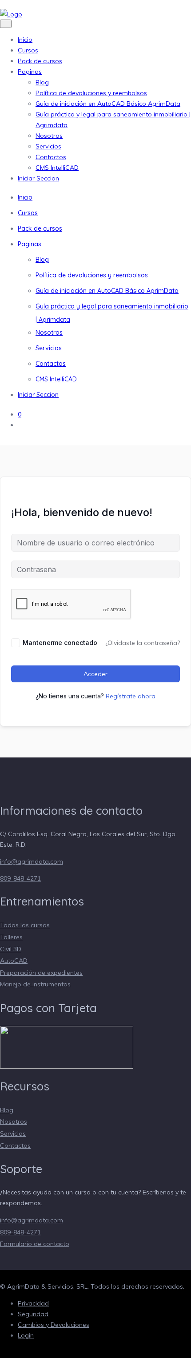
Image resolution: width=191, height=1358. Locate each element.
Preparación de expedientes (41, 973)
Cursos (28, 50)
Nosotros (49, 136)
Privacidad (33, 1303)
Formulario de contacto (34, 1244)
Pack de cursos (40, 61)
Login (26, 1335)
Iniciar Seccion (38, 178)
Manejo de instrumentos (35, 984)
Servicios (48, 146)
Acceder (95, 674)
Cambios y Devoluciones (53, 1325)
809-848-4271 (20, 878)
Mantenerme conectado (60, 642)
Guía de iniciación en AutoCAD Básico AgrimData (108, 104)
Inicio (25, 40)
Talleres (11, 937)
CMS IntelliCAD (57, 168)
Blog (42, 82)
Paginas (30, 72)
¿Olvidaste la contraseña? (142, 643)
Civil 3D (10, 949)
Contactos (51, 157)
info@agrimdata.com (31, 861)
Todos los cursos (25, 925)
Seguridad (33, 1314)
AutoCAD (14, 961)
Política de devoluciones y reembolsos (91, 93)
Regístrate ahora (130, 696)
